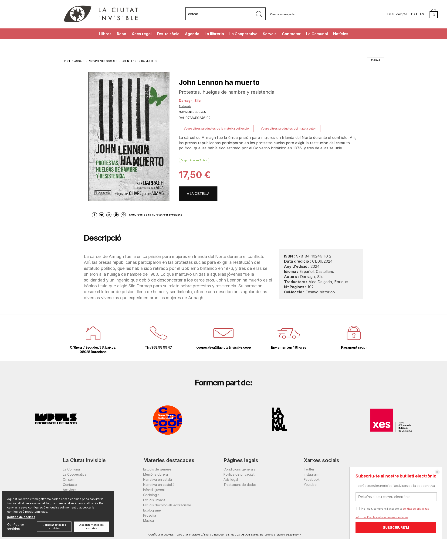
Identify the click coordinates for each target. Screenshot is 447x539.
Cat (414, 14)
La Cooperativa (243, 33)
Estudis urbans (154, 500)
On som (68, 479)
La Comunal (317, 33)
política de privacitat (416, 509)
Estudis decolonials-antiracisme (167, 505)
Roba (121, 33)
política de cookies (21, 517)
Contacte (70, 485)
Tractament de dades (240, 485)
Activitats (69, 490)
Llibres (105, 33)
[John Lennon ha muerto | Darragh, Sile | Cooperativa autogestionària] (128, 136)
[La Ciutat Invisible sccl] (101, 21)
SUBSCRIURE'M (396, 527)
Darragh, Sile (190, 101)
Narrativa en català (157, 479)
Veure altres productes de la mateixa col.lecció (216, 128)
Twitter (309, 469)
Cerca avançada (282, 14)
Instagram (311, 474)
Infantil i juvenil (154, 490)
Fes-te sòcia (168, 33)
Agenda (192, 33)
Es (422, 14)
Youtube (310, 485)
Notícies (340, 33)
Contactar (291, 33)
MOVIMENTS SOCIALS (192, 111)
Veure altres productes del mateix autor (288, 128)
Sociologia (151, 495)
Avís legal (231, 479)
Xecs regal (142, 33)
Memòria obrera (155, 474)
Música (148, 520)
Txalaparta (185, 106)
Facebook (312, 479)
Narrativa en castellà (158, 485)
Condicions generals (239, 469)
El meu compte (396, 14)
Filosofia (149, 515)
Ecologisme (152, 510)
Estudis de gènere (157, 469)
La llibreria (214, 33)
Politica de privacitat (239, 474)
